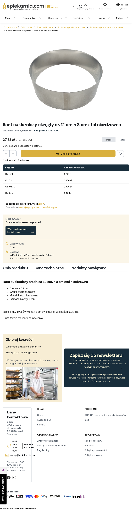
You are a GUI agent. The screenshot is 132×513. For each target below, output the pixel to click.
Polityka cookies (93, 455)
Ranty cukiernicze (45, 27)
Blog (87, 419)
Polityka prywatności (96, 450)
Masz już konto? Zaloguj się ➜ (21, 352)
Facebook (42, 419)
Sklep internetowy (17, 508)
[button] (81, 6)
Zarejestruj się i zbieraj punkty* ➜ (23, 346)
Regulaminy (43, 450)
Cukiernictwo (27, 27)
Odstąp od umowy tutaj (50, 445)
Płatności (89, 445)
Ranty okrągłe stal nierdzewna (71, 27)
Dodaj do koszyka (70, 153)
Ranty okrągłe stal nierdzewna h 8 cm (107, 27)
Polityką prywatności (101, 381)
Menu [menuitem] (8, 18)
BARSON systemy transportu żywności (105, 415)
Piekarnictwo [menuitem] (29, 18)
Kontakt (41, 424)
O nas (40, 415)
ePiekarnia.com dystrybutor (17, 130)
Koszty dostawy (93, 440)
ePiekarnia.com (10, 27)
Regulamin (106, 374)
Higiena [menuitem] (100, 18)
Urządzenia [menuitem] (79, 18)
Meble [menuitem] (119, 18)
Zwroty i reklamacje (47, 440)
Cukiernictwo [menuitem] (55, 18)
